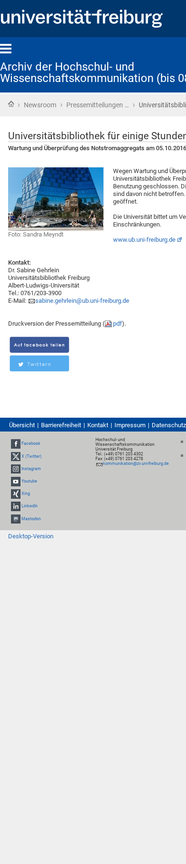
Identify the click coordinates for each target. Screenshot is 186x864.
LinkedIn (29, 506)
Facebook (31, 443)
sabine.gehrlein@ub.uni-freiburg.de (82, 300)
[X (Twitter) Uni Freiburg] (16, 456)
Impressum (129, 425)
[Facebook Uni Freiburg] (16, 443)
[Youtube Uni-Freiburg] (16, 481)
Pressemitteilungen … (97, 105)
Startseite (11, 104)
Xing (25, 493)
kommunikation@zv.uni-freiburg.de (136, 463)
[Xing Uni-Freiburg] (16, 493)
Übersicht (22, 425)
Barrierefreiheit (61, 425)
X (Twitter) (31, 456)
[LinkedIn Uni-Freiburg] (16, 506)
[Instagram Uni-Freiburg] (16, 468)
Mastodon (31, 518)
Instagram (31, 468)
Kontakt (97, 425)
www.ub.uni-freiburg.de (144, 239)
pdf (117, 323)
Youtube (29, 481)
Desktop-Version (30, 536)
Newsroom (40, 105)
